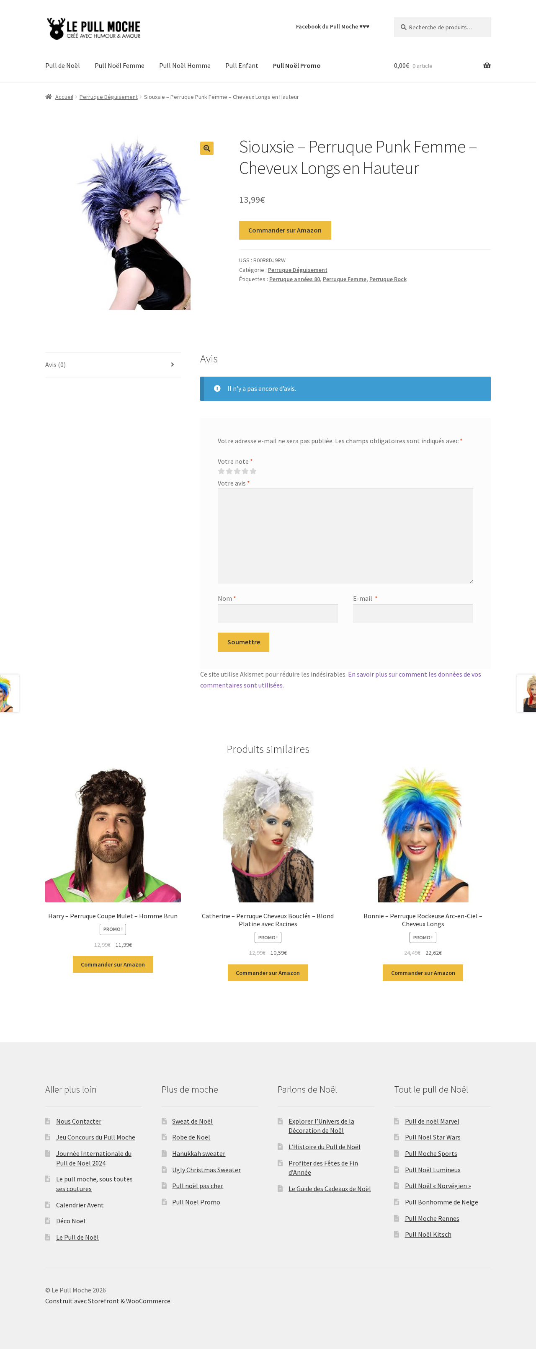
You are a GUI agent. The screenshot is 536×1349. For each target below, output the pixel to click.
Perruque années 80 (294, 279)
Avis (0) (55, 364)
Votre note (235, 461)
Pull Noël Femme (119, 65)
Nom (227, 598)
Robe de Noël (191, 1137)
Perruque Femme (344, 279)
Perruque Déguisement (109, 97)
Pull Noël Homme (185, 65)
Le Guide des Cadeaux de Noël (330, 1188)
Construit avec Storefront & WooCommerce (107, 1301)
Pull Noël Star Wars (433, 1137)
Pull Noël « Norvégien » (438, 1185)
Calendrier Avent (80, 1205)
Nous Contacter (78, 1121)
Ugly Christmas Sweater (206, 1170)
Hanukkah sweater (198, 1153)
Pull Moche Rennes (432, 1218)
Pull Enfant (241, 65)
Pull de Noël (62, 65)
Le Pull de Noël (77, 1237)
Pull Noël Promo (196, 1202)
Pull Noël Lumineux (433, 1170)
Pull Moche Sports (431, 1153)
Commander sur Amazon (285, 230)
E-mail (365, 598)
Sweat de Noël (192, 1121)
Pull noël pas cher (197, 1185)
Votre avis (234, 483)
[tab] (113, 365)
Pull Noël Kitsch (428, 1234)
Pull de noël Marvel (432, 1121)
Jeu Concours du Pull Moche (95, 1137)
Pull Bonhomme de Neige (441, 1202)
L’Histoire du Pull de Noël (325, 1146)
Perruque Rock (388, 279)
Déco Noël (70, 1221)
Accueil (64, 97)
